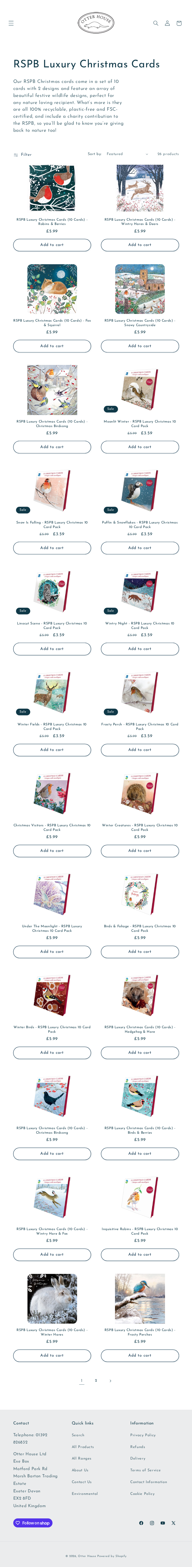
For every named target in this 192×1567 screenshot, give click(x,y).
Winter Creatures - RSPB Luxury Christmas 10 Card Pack (140, 828)
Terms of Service (145, 1470)
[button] (11, 23)
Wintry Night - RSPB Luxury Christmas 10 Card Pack (139, 626)
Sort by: (95, 154)
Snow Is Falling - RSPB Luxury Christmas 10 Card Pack (52, 525)
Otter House (87, 1556)
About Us (80, 1470)
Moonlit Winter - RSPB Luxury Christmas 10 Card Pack (140, 424)
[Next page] (110, 1381)
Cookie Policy (142, 1494)
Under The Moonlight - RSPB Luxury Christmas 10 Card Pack (52, 929)
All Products (83, 1447)
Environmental (85, 1494)
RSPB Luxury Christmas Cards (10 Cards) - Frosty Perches (140, 1332)
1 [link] (82, 1381)
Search (78, 1435)
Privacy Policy (143, 1435)
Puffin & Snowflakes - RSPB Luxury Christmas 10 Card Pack (140, 525)
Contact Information (148, 1482)
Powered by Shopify (111, 1556)
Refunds (137, 1447)
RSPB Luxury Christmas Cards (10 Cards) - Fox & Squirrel (52, 323)
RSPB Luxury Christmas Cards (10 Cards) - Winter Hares (52, 1332)
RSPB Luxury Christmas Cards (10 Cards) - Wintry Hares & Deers (140, 222)
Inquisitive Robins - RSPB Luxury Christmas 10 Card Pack (140, 1231)
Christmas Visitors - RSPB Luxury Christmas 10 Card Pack (52, 828)
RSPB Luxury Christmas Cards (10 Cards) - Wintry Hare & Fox (52, 1231)
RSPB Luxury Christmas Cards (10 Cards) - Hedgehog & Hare (140, 1029)
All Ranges (82, 1459)
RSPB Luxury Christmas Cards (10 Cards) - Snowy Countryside (140, 323)
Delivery (137, 1459)
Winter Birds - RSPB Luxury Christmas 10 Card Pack (52, 1029)
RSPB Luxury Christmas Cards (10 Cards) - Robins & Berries (52, 222)
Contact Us (82, 1482)
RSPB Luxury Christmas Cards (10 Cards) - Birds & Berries (140, 1130)
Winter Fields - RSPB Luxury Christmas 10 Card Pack (52, 727)
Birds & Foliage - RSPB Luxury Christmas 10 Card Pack (140, 929)
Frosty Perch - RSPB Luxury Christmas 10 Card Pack (139, 727)
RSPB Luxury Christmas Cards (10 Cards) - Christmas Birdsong (52, 424)
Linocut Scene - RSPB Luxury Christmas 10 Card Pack (52, 626)
